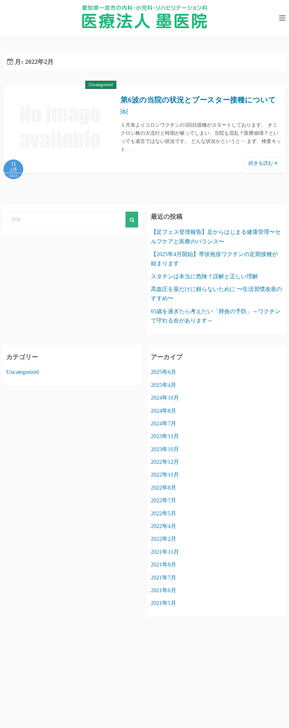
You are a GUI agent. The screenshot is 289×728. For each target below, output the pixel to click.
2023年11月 (165, 436)
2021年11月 (165, 552)
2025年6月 (163, 372)
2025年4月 (163, 385)
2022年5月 (163, 513)
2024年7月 (163, 423)
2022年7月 (163, 500)
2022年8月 (163, 488)
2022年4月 (163, 526)
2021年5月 (163, 603)
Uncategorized (101, 84)
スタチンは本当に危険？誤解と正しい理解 (204, 276)
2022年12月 (165, 462)
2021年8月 (163, 565)
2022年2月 (163, 539)
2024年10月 (165, 398)
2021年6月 (163, 590)
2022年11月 (165, 475)
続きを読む (261, 163)
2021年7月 (163, 578)
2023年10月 (165, 449)
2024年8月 (163, 411)
